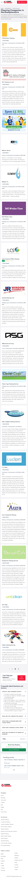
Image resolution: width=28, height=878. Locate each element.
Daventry (4, 155)
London (16, 869)
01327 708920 (6, 607)
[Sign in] (15, 2)
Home (2, 795)
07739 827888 (6, 40)
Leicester (16, 865)
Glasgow (16, 857)
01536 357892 (6, 647)
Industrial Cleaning (5, 833)
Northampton (4, 43)
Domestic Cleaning (5, 819)
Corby (3, 348)
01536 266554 (6, 346)
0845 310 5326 (6, 563)
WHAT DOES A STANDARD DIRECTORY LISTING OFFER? (12, 722)
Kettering (4, 520)
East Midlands (19, 43)
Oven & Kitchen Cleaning (6, 843)
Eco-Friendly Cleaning (5, 845)
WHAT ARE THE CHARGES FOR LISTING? (12, 716)
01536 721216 (6, 517)
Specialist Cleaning (5, 840)
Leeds (16, 862)
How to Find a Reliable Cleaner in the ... (14, 765)
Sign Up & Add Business (14, 750)
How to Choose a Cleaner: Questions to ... (14, 760)
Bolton (2, 858)
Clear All (22, 739)
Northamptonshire (11, 43)
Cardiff (2, 865)
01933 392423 (6, 300)
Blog (2, 805)
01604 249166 (6, 424)
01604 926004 (6, 263)
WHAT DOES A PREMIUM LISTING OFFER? (13, 727)
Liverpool (16, 867)
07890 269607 (6, 84)
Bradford (3, 861)
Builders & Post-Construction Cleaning (9, 831)
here (8, 694)
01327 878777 (5, 152)
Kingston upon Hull (18, 860)
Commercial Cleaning (5, 822)
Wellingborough (5, 221)
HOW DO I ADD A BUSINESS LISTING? (11, 691)
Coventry (3, 868)
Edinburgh (17, 855)
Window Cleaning (4, 829)
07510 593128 (6, 469)
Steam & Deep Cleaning (6, 836)
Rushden (4, 565)
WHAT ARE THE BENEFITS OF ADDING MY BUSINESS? (13, 733)
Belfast (2, 854)
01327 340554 (6, 184)
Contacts (2, 802)
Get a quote (3, 800)
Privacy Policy (4, 812)
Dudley (16, 853)
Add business (21, 678)
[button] (24, 739)
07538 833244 (6, 219)
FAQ (2, 809)
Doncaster (3, 870)
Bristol (2, 863)
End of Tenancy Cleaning (6, 826)
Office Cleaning (4, 838)
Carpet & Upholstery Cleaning (7, 824)
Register (2, 807)
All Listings (3, 797)
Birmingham (3, 856)
